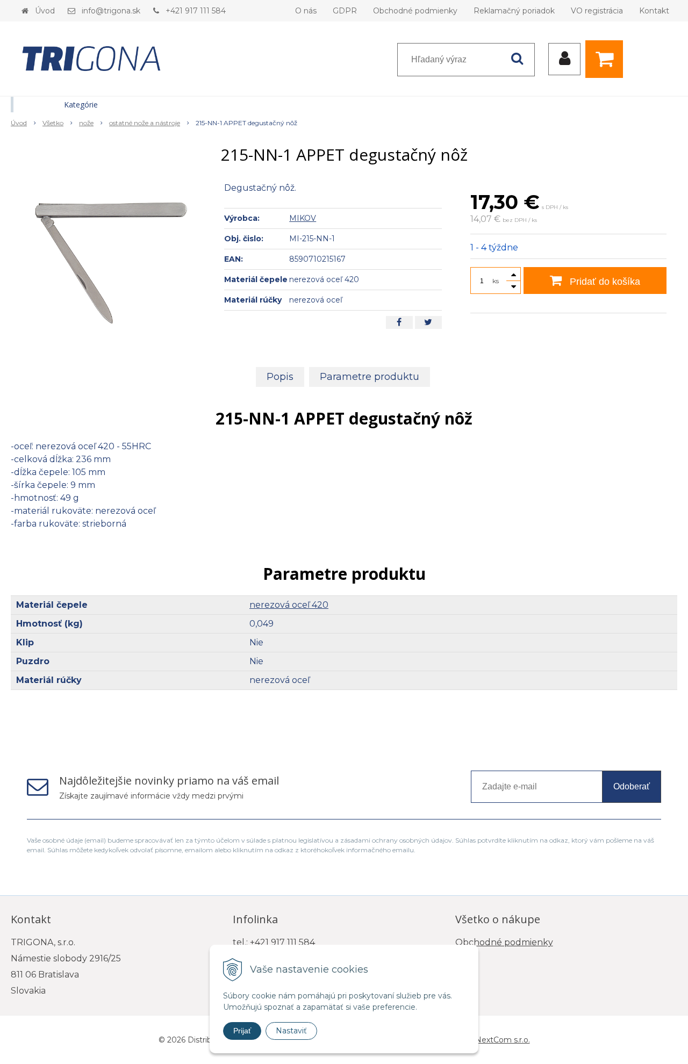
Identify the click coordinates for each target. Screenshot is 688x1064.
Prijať (242, 1030)
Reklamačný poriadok (514, 11)
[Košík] (606, 59)
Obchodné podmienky (415, 11)
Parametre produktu (369, 377)
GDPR (345, 11)
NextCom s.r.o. (502, 1040)
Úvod (45, 11)
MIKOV (302, 218)
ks (495, 281)
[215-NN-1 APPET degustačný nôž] (111, 262)
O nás (306, 11)
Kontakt (654, 11)
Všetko (52, 123)
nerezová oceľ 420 (288, 605)
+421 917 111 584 (196, 11)
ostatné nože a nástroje (144, 123)
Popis (280, 377)
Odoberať (631, 786)
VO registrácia (597, 11)
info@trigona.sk (111, 11)
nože (86, 123)
